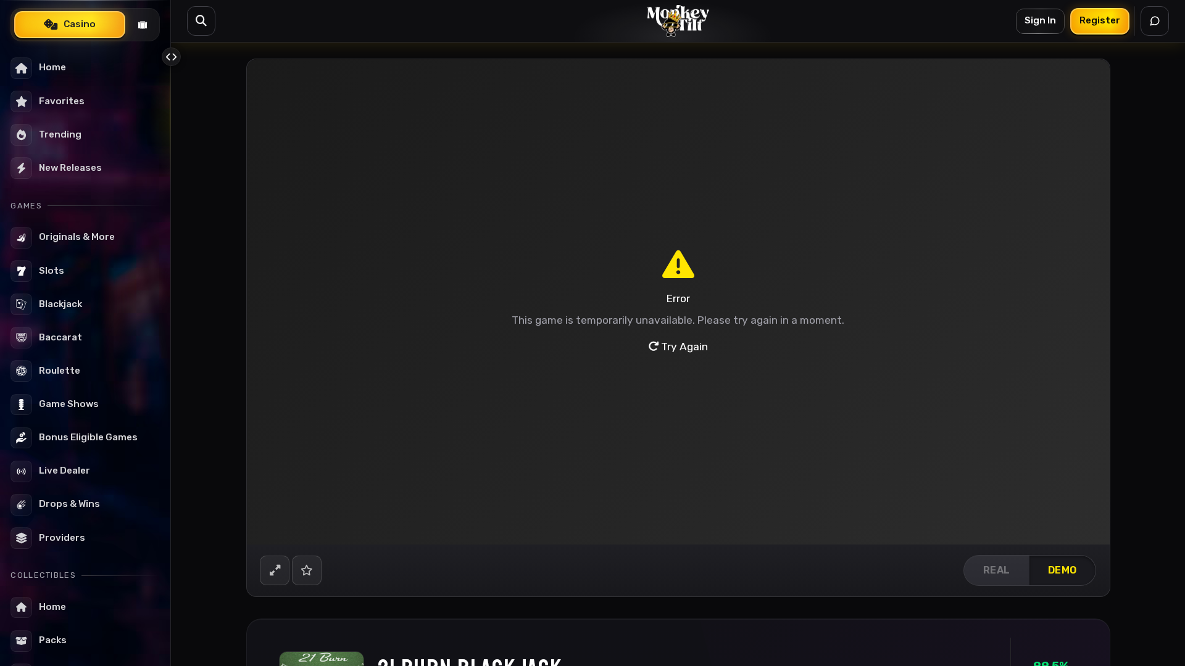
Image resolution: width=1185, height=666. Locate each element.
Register (1099, 20)
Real (996, 570)
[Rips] (142, 24)
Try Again (683, 346)
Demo (1062, 570)
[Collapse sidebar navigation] (171, 56)
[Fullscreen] (274, 570)
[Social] (1155, 21)
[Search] (201, 21)
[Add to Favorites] (307, 570)
